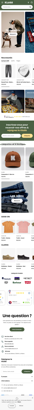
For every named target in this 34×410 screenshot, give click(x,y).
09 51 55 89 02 (9, 343)
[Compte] (28, 2)
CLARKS (3, 264)
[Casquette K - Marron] (12, 158)
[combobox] (17, 7)
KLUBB (3, 172)
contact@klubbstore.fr (10, 388)
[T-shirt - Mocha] (8, 227)
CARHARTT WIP (5, 80)
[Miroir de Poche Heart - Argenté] (24, 71)
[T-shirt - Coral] (23, 227)
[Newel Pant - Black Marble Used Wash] (8, 71)
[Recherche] (30, 7)
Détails (19, 402)
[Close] (32, 398)
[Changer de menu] (2, 2)
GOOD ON (3, 235)
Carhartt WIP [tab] (5, 61)
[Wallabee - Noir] (23, 255)
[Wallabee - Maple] (8, 255)
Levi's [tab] (13, 61)
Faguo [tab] (18, 61)
